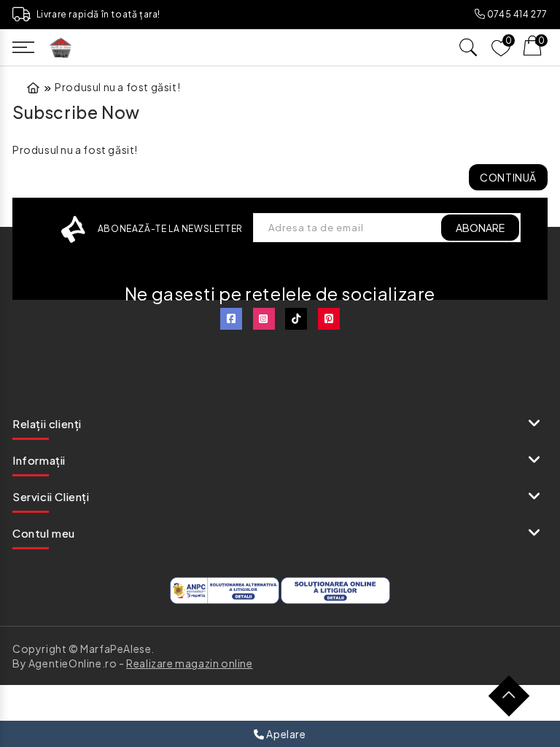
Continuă (508, 177)
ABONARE (480, 227)
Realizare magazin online (189, 663)
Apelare (285, 733)
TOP (514, 701)
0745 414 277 (516, 14)
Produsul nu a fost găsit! (117, 86)
